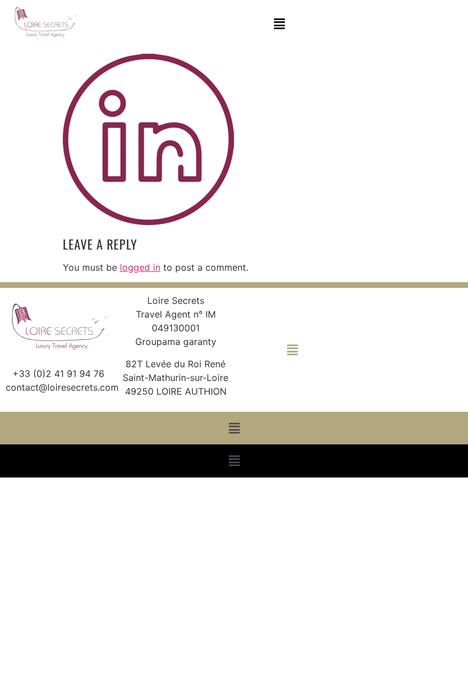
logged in (140, 267)
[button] (279, 23)
